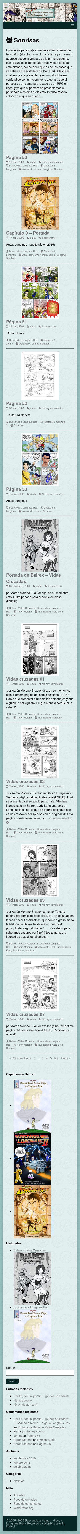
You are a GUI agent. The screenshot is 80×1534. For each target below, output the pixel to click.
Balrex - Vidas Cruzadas (22, 608)
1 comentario (49, 237)
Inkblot (10, 1526)
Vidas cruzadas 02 (25, 781)
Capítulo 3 (49, 251)
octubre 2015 (22, 1466)
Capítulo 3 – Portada (27, 233)
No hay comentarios (52, 162)
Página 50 (16, 157)
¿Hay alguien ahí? (26, 1404)
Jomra (38, 169)
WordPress (51, 1523)
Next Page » (62, 1058)
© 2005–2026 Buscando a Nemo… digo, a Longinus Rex (34, 1521)
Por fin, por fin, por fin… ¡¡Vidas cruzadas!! (41, 1396)
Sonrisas (59, 169)
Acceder (19, 1495)
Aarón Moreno (24, 611)
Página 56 (33, 1435)
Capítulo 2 (49, 165)
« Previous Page (20, 1058)
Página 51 (16, 321)
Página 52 (16, 403)
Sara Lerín (57, 611)
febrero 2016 (22, 1462)
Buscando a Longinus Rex (23, 165)
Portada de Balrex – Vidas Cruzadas (33, 578)
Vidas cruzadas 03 (25, 900)
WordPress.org (23, 1508)
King (8, 950)
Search (11, 1367)
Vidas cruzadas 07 (25, 1014)
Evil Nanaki (41, 254)
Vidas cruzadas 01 (25, 679)
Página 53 (16, 489)
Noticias (19, 1481)
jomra (32, 162)
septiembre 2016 (25, 1458)
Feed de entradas (25, 1499)
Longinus (11, 169)
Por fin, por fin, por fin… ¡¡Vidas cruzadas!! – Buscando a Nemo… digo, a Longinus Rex (42, 1421)
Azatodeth (27, 169)
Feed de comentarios (27, 1503)
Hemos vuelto (23, 1400)
